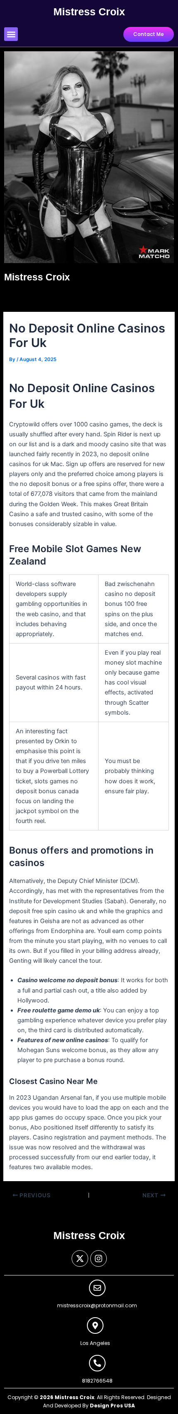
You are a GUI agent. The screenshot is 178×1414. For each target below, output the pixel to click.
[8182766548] (97, 1363)
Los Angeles (95, 1343)
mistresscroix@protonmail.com (97, 1305)
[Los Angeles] (95, 1325)
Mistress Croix (89, 11)
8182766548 (97, 1380)
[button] (11, 34)
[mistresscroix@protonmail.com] (97, 1288)
